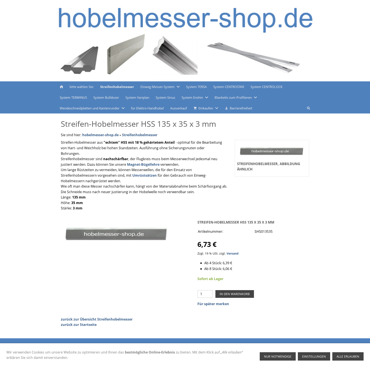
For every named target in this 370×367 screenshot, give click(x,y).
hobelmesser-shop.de (100, 135)
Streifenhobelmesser (139, 135)
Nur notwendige (277, 356)
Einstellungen (314, 356)
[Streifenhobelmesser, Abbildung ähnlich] (117, 233)
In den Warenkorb (235, 294)
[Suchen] (308, 108)
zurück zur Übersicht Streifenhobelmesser (97, 319)
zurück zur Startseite (79, 324)
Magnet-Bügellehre (143, 164)
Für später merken (213, 303)
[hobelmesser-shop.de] (61, 86)
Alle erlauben (348, 356)
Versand (233, 253)
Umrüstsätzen (144, 175)
